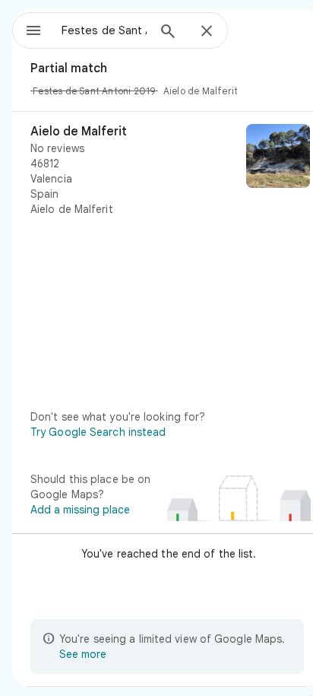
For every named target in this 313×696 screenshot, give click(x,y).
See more (82, 654)
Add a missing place (80, 509)
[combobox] (104, 30)
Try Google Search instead (98, 432)
